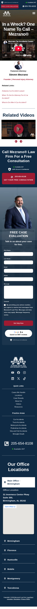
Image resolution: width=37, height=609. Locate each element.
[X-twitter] (19, 379)
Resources (19, 407)
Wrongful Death (18, 434)
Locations (18, 395)
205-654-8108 (22, 443)
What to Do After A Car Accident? (14, 102)
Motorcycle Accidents (18, 425)
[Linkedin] (13, 379)
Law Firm (30, 597)
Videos (18, 404)
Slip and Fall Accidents (18, 431)
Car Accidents (18, 419)
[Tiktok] (24, 379)
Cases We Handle (18, 392)
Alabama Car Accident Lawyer (13, 91)
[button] (34, 13)
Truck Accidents (18, 422)
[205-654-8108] (6, 443)
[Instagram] (24, 373)
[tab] (18, 482)
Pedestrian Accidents (18, 428)
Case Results (19, 398)
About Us (18, 401)
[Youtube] (13, 373)
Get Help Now (18, 323)
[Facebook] (19, 373)
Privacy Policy (25, 599)
